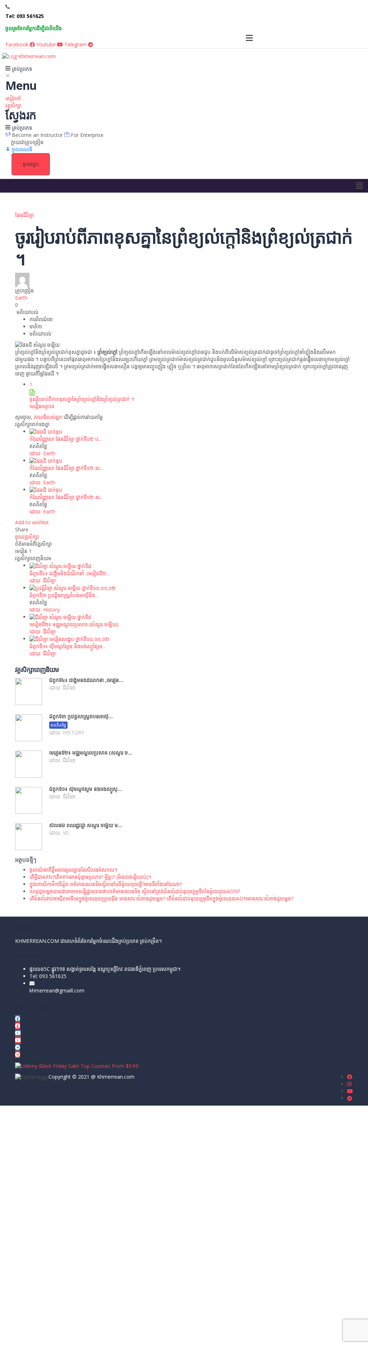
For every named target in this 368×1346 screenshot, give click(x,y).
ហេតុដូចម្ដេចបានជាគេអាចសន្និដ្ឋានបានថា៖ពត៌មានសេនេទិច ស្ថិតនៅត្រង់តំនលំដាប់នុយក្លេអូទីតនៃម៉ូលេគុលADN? (134, 891)
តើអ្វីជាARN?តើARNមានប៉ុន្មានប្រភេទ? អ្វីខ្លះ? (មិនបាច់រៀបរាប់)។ (90, 876)
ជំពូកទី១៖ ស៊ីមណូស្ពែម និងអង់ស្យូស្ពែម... (67, 646)
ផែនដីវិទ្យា (24, 215)
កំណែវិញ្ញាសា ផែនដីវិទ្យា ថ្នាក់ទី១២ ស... (66, 468)
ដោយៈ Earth (42, 453)
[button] (249, 38)
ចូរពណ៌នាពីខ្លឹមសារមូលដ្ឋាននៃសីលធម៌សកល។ (73, 869)
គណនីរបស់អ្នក (48, 417)
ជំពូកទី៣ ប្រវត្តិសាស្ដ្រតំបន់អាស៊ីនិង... (63, 595)
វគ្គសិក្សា (13, 105)
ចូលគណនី (77, 1335)
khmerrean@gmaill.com (56, 990)
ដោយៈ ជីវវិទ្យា (42, 580)
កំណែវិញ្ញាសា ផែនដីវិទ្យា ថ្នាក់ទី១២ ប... (65, 438)
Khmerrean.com (115, 1076)
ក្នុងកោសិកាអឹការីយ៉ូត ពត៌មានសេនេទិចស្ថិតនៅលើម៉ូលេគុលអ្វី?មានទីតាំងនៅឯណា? (105, 884)
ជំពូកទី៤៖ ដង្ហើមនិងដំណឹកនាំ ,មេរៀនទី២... (69, 573)
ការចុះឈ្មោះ (55, 1335)
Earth (21, 297)
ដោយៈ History (44, 609)
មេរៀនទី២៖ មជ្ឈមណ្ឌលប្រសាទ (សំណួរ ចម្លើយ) (74, 624)
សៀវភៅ (13, 98)
